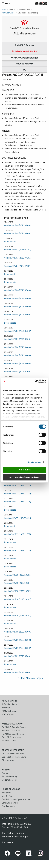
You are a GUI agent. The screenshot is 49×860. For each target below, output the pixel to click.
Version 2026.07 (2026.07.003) (17, 249)
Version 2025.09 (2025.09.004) (17, 631)
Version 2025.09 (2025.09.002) (17, 648)
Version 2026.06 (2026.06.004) (17, 290)
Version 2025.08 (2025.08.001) (17, 672)
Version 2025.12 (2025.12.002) (17, 485)
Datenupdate (10, 241)
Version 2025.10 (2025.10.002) (17, 599)
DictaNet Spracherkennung (14, 756)
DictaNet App (8, 760)
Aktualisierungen (8, 13)
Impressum (7, 842)
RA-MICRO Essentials (11, 730)
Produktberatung (10, 776)
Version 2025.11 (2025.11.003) (17, 518)
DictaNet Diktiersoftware (13, 753)
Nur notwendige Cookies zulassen (24, 477)
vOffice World (8, 714)
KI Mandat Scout (9, 711)
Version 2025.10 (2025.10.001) (17, 615)
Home (4, 9)
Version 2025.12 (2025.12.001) (17, 493)
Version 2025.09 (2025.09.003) (17, 640)
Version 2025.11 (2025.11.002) (17, 534)
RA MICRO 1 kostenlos (11, 737)
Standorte (6, 792)
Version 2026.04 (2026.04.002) (17, 363)
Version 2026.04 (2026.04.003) (17, 355)
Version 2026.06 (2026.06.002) (17, 306)
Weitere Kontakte (9, 779)
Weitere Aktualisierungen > (31, 677)
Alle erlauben (25, 470)
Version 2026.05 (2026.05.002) (17, 331)
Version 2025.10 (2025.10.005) (17, 575)
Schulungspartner (10, 802)
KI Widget (6, 707)
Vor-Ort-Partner (9, 796)
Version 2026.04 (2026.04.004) (17, 347)
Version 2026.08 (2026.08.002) (17, 225)
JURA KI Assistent (10, 704)
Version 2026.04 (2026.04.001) (17, 371)
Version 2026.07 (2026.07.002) (17, 257)
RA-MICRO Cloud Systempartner (16, 799)
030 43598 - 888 (19, 827)
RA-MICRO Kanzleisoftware (14, 727)
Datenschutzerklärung (13, 833)
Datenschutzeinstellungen (15, 836)
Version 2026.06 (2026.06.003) (17, 298)
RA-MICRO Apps (9, 740)
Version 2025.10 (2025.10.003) (17, 591)
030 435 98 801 (23, 823)
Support (5, 773)
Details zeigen (34, 462)
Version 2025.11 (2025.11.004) (17, 501)
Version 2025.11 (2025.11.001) (17, 550)
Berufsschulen (8, 806)
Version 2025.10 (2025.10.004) (17, 583)
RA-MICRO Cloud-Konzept (13, 734)
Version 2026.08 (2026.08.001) (17, 233)
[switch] (42, 435)
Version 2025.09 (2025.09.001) (17, 656)
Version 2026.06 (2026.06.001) (17, 314)
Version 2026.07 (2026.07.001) (17, 266)
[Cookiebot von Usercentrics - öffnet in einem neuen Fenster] (35, 381)
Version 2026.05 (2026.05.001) (17, 339)
